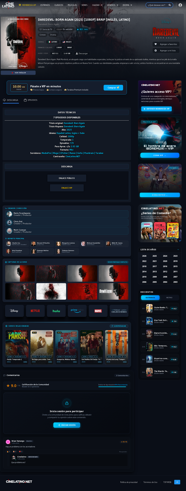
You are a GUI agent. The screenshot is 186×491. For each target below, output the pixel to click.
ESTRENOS (45, 5)
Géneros (111, 5)
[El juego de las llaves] (160, 230)
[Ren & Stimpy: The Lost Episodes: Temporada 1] (173, 230)
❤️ (20, 451)
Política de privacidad (128, 482)
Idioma (126, 5)
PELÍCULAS (72, 5)
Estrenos (150, 297)
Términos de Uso (150, 482)
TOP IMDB (167, 482)
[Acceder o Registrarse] (180, 5)
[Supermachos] (147, 230)
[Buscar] (170, 5)
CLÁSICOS (58, 5)
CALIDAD (96, 5)
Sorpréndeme (120, 326)
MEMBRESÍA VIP (29, 5)
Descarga (12, 100)
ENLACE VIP (66, 188)
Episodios (32, 100)
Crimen (43, 35)
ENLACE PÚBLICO (67, 178)
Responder (123, 451)
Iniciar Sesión (68, 425)
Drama (53, 35)
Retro (169, 297)
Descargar (83, 53)
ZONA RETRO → (160, 195)
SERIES (84, 5)
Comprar (112, 87)
